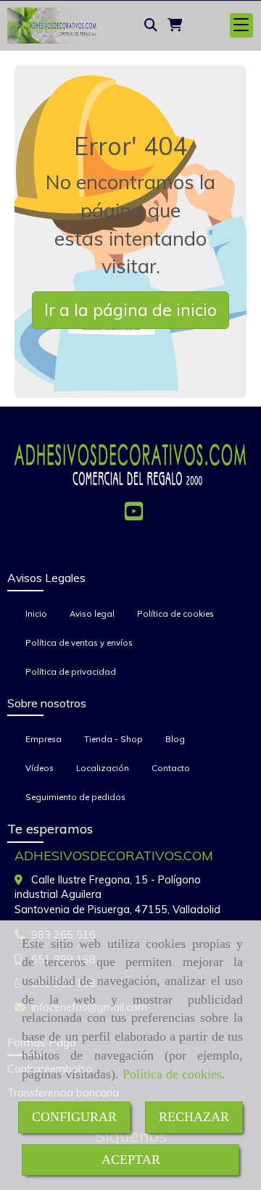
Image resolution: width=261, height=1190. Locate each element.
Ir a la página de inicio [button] (130, 309)
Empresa (43, 738)
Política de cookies (172, 1074)
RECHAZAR (194, 1117)
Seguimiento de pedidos (75, 796)
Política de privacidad (70, 671)
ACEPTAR (131, 1159)
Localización (102, 767)
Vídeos (39, 767)
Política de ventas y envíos (79, 642)
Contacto (171, 767)
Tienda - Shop (113, 738)
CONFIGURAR (74, 1117)
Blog (175, 738)
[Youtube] (134, 515)
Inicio (36, 613)
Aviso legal (92, 613)
